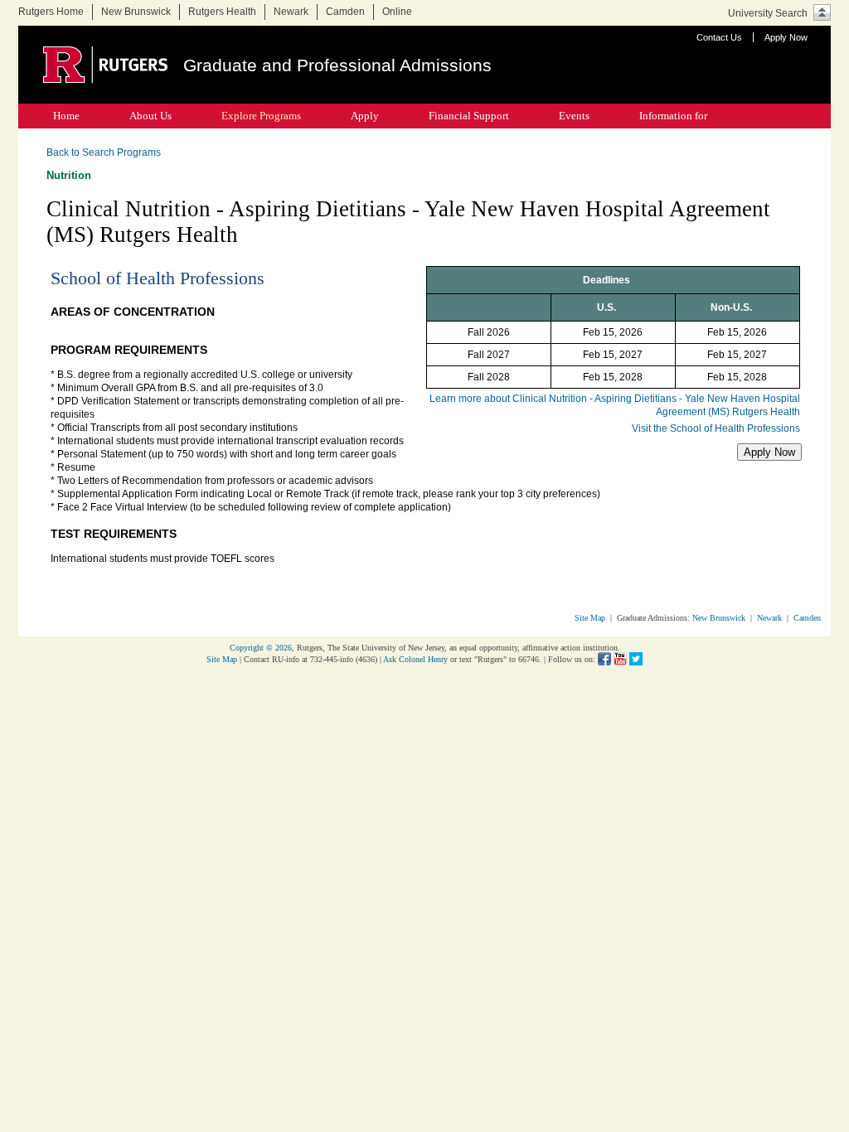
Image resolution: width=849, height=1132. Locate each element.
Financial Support (469, 115)
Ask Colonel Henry (415, 659)
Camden (345, 11)
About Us (150, 115)
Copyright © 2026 (261, 647)
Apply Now (786, 37)
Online (397, 11)
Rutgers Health (222, 11)
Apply (365, 115)
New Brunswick (136, 11)
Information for (673, 115)
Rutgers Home (51, 11)
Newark (291, 11)
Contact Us (719, 37)
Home (66, 115)
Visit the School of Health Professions (716, 428)
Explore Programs (261, 115)
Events (574, 115)
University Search (768, 13)
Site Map (590, 617)
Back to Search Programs (103, 152)
